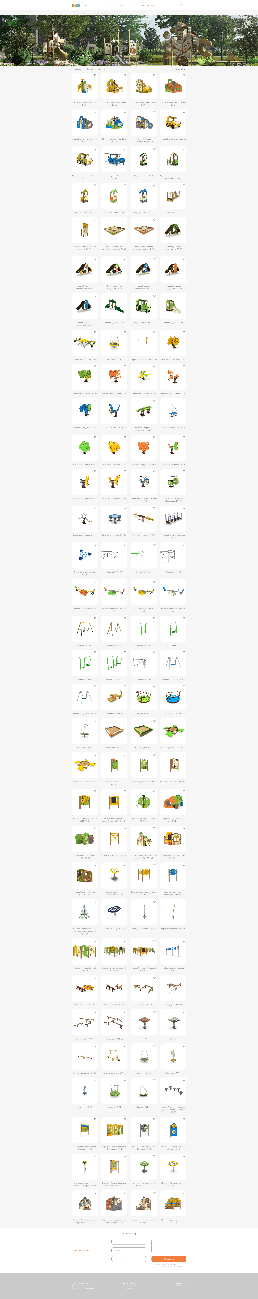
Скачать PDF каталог (80, 1250)
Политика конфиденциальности (83, 1286)
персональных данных (175, 1266)
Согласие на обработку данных (83, 1288)
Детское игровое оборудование (93, 13)
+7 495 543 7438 (179, 1286)
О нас (132, 5)
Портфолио (119, 5)
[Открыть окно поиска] (181, 5)
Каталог (105, 5)
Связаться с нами (148, 5)
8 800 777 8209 (180, 1283)
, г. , (129, 1285)
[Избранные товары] (185, 5)
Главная (74, 13)
